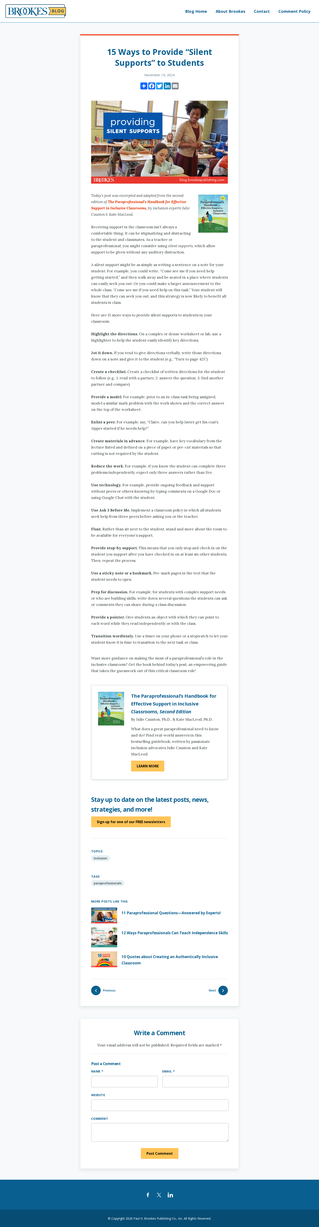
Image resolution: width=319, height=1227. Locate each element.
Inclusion (100, 858)
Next (212, 990)
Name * (97, 1071)
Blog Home (196, 11)
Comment (99, 1119)
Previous (109, 990)
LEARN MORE (148, 766)
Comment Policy (294, 11)
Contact (262, 11)
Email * (168, 1071)
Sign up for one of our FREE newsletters (131, 821)
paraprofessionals (108, 883)
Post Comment (159, 1153)
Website (98, 1095)
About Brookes (230, 11)
